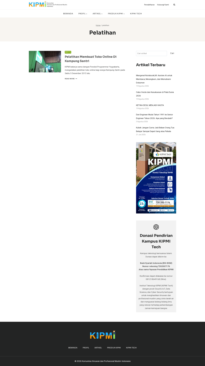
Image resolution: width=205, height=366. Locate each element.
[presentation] (45, 61)
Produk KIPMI (114, 348)
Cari (172, 53)
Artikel (98, 348)
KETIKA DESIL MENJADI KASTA (150, 105)
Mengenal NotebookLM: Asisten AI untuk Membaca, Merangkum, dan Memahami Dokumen (154, 79)
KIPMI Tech (136, 13)
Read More (71, 79)
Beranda (68, 13)
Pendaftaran (149, 5)
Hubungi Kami (163, 5)
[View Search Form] (174, 5)
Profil (86, 348)
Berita (68, 52)
